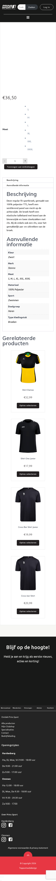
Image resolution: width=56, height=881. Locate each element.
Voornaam (12, 677)
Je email (43, 677)
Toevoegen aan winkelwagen (21, 167)
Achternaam (27, 677)
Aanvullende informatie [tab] (18, 185)
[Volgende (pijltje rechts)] (1, 880)
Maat (5, 129)
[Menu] (28, 17)
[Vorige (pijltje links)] (0, 880)
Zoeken (31, 7)
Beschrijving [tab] (12, 180)
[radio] (40, 108)
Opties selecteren (28, 405)
